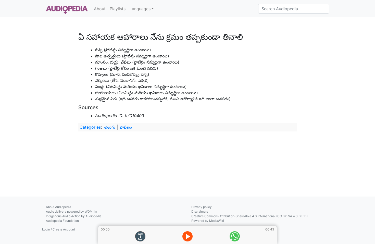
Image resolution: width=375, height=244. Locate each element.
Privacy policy (201, 207)
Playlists (118, 8)
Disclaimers (199, 211)
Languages (140, 8)
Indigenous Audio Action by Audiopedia (74, 216)
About (100, 8)
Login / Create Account (58, 229)
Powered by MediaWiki (207, 221)
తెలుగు (109, 127)
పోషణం (126, 127)
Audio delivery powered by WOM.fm (71, 211)
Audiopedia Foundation (62, 221)
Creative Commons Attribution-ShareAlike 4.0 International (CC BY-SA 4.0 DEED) (249, 216)
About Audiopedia (58, 207)
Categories (90, 127)
